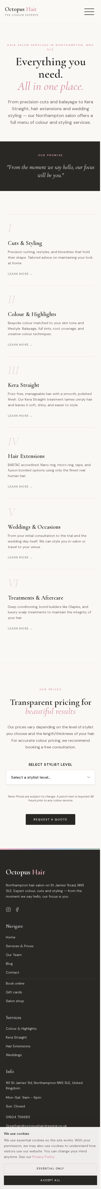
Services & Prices (20, 946)
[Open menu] (89, 11)
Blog (9, 963)
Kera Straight (16, 1037)
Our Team (14, 955)
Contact (12, 972)
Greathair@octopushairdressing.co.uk (36, 1126)
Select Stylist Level (51, 764)
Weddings (14, 1055)
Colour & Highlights (21, 1028)
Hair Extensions (18, 1046)
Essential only (50, 1168)
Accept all (50, 1180)
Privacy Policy (43, 1157)
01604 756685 (18, 1117)
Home (10, 937)
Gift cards (14, 992)
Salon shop (15, 1001)
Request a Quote (50, 819)
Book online (15, 983)
